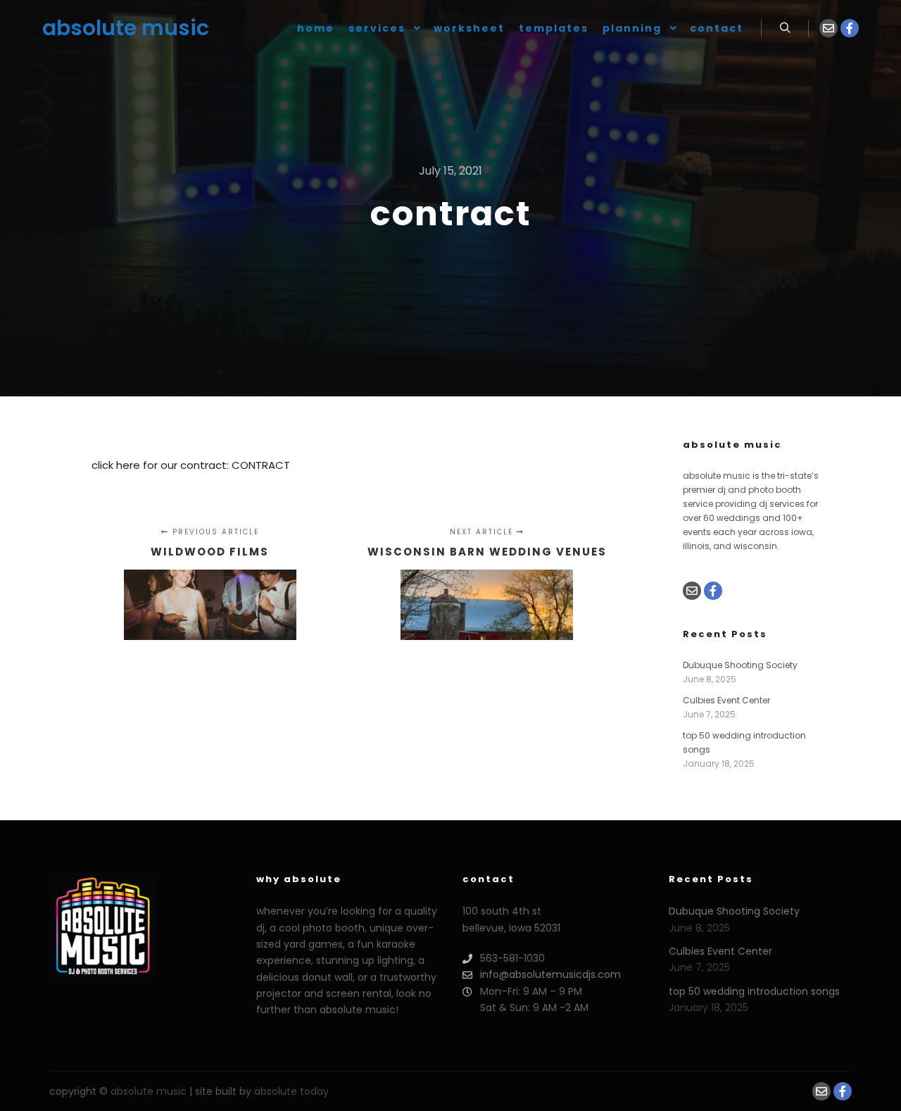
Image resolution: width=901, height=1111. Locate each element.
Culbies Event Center (726, 700)
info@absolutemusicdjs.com (550, 974)
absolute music (112, 28)
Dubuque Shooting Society (740, 665)
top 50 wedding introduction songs (754, 991)
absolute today (291, 1091)
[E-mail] (828, 28)
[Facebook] (849, 28)
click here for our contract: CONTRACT (191, 465)
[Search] (785, 28)
